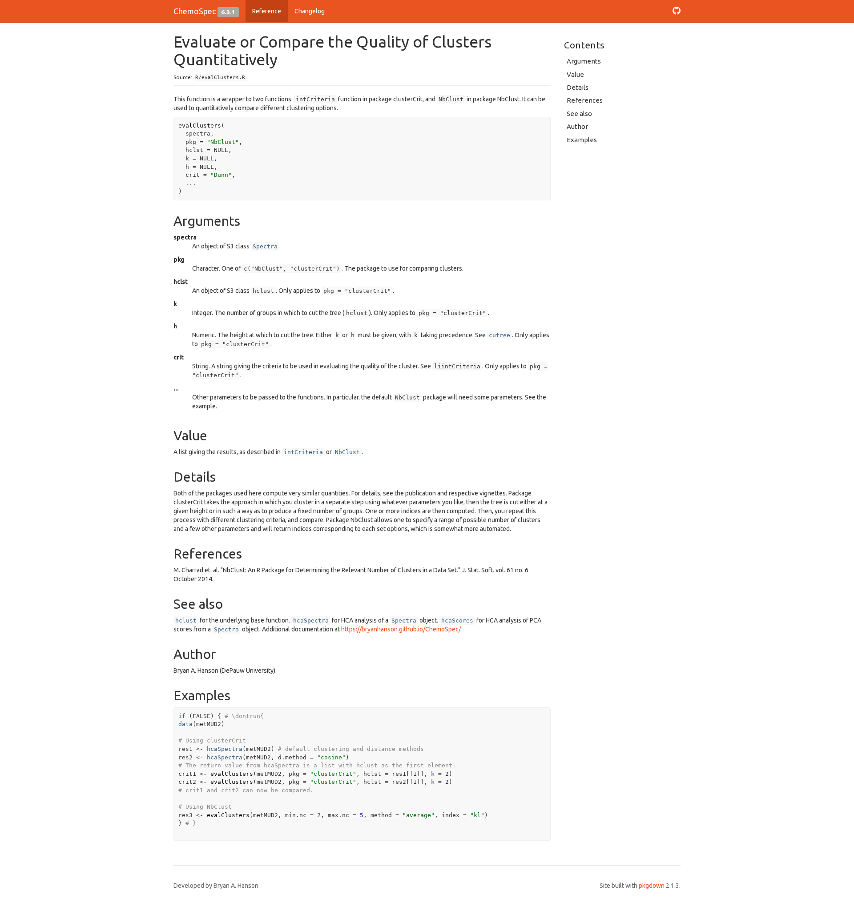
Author (577, 126)
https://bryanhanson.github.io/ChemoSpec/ (401, 629)
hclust (186, 620)
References (585, 100)
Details (577, 87)
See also (579, 113)
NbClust (347, 452)
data (185, 724)
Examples (582, 140)
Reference (266, 11)
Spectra (265, 246)
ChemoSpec (194, 11)
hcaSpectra (311, 620)
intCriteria (303, 452)
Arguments (584, 61)
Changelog (309, 11)
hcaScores (457, 620)
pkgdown (652, 885)
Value (575, 74)
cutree (499, 335)
